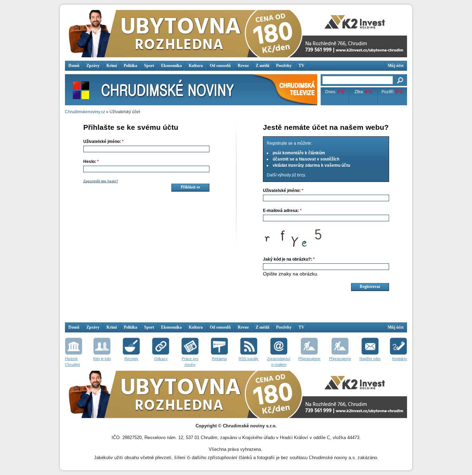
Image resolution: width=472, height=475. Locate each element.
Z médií (262, 65)
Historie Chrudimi (72, 362)
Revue (243, 65)
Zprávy (93, 65)
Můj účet (396, 65)
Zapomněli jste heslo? (100, 181)
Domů (73, 65)
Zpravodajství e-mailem (278, 362)
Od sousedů (220, 65)
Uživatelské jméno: (103, 141)
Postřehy (284, 65)
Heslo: (91, 161)
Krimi (111, 65)
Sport (149, 65)
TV (301, 65)
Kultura (196, 65)
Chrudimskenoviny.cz (85, 111)
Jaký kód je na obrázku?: (289, 259)
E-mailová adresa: (282, 210)
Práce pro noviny (190, 362)
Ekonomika (171, 65)
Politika (130, 65)
